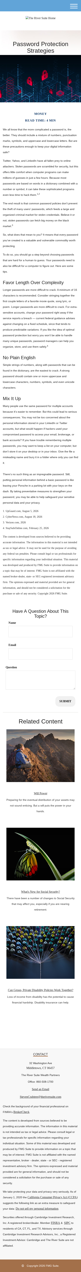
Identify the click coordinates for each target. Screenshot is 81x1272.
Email (12, 645)
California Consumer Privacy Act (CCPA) (53, 1197)
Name (12, 622)
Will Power (40, 793)
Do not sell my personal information (37, 1208)
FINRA (55, 1222)
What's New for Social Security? (40, 891)
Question (11, 667)
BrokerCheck (21, 1112)
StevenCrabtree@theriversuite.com (40, 1096)
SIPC (67, 1222)
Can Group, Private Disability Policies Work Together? (40, 990)
